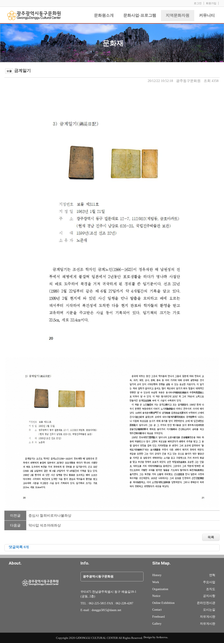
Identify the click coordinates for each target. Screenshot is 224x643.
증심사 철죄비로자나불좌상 (49, 515)
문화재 (113, 43)
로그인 (198, 3)
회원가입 (211, 3)
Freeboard (158, 616)
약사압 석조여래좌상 (44, 525)
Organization (160, 589)
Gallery (156, 623)
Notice (156, 596)
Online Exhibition (163, 603)
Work (155, 582)
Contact (157, 609)
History (156, 575)
